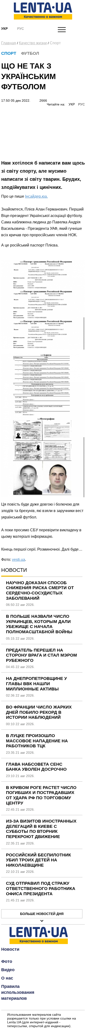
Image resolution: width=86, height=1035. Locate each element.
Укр (4, 28)
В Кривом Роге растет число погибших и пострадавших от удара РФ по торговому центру (41, 795)
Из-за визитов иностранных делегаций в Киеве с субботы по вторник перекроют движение (41, 829)
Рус (20, 28)
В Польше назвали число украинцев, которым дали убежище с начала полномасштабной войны (39, 624)
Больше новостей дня (42, 914)
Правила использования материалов (17, 992)
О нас (7, 978)
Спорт (55, 43)
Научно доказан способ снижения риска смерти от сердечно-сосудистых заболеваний (40, 590)
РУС (81, 104)
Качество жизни (33, 43)
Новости (10, 949)
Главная (8, 43)
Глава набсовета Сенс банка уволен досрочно (36, 767)
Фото (6, 961)
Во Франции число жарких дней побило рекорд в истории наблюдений (39, 712)
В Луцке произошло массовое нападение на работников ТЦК (37, 740)
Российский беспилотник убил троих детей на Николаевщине (38, 860)
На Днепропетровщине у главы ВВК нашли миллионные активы (36, 683)
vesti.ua (18, 560)
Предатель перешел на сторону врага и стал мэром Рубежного (41, 655)
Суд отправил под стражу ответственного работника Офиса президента (40, 888)
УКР (72, 104)
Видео (8, 969)
